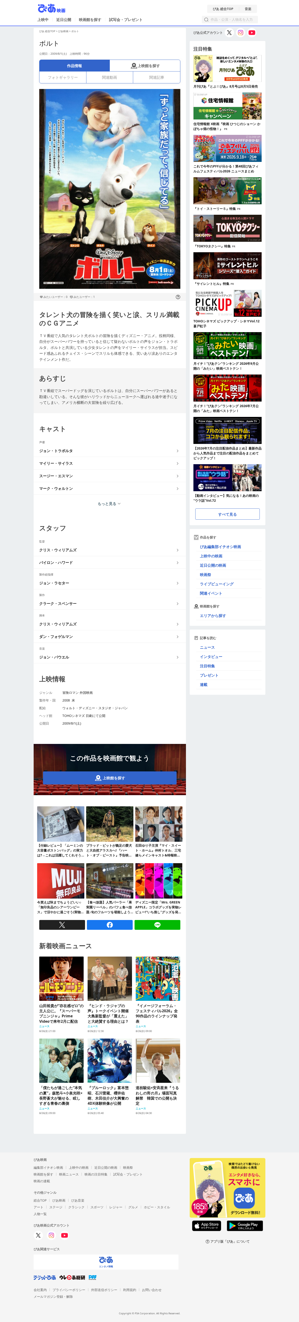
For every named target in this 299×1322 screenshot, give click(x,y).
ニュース (207, 647)
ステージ (55, 1207)
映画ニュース (69, 1174)
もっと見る (107, 503)
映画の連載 (42, 1181)
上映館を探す (149, 65)
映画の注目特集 (96, 1174)
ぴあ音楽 (77, 1200)
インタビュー (211, 656)
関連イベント (211, 593)
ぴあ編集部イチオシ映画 (220, 546)
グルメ (133, 1207)
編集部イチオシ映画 (48, 1167)
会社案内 (40, 1290)
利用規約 (129, 1290)
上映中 (43, 19)
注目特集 (207, 665)
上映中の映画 (211, 556)
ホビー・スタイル (157, 1207)
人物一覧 (40, 1214)
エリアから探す (213, 615)
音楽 (248, 8)
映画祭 (205, 574)
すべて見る (227, 514)
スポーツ (96, 1207)
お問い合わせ (152, 1290)
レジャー (115, 1207)
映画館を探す (90, 19)
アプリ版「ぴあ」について (230, 1242)
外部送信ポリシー (104, 1290)
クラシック (76, 1207)
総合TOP (40, 1200)
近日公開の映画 (213, 565)
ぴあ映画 (63, 31)
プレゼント (209, 675)
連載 (203, 684)
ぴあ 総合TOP (223, 8)
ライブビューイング (217, 583)
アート (38, 1207)
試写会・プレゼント (126, 19)
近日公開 (63, 19)
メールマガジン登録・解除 (53, 1296)
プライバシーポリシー (69, 1290)
